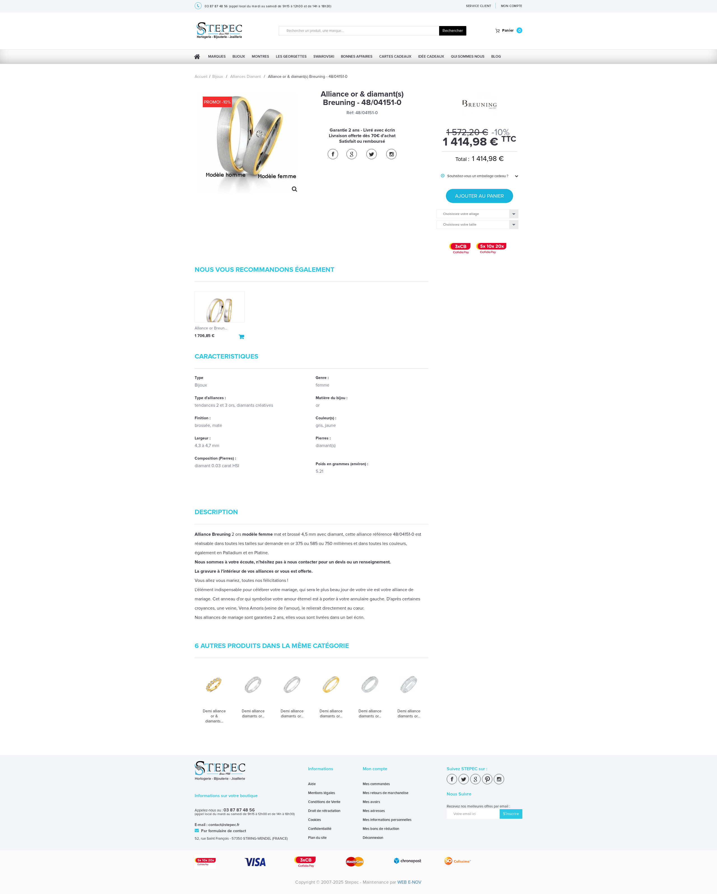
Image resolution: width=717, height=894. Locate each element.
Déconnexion (373, 838)
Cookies (314, 820)
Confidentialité (319, 829)
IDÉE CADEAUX (431, 56)
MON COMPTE (512, 6)
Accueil (201, 76)
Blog (496, 56)
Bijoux (238, 56)
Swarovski (323, 56)
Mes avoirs (371, 802)
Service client (478, 6)
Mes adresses (374, 811)
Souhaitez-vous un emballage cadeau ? (474, 176)
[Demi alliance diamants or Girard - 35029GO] (292, 690)
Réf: (350, 113)
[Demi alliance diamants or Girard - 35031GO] (408, 690)
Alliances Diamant (245, 76)
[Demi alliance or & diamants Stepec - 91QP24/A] (214, 690)
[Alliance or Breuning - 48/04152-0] (220, 306)
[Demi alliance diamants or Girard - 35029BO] (330, 690)
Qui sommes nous (468, 56)
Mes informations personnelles (387, 820)
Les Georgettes (291, 56)
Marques (217, 56)
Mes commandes (376, 784)
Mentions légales (321, 793)
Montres (260, 56)
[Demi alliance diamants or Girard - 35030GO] (369, 690)
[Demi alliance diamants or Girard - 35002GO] (253, 690)
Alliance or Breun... (211, 328)
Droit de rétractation (324, 811)
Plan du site (317, 838)
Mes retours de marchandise (385, 793)
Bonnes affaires (357, 56)
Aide (312, 784)
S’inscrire (511, 813)
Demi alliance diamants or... (253, 714)
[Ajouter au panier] (242, 336)
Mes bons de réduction (381, 829)
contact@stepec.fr (223, 824)
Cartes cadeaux (395, 56)
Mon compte (375, 769)
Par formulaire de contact (223, 831)
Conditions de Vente (324, 802)
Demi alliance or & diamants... (214, 716)
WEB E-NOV (409, 882)
